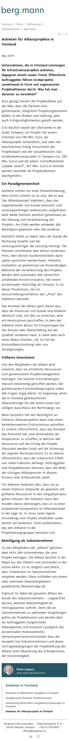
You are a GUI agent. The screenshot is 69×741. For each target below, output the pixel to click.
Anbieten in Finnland (22, 685)
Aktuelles (30, 29)
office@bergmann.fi (34, 730)
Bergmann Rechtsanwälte (18, 723)
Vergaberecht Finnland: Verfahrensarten (29, 698)
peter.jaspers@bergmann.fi (31, 673)
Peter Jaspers (25, 669)
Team (19, 24)
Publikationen (11, 29)
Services (7, 24)
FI (66, 34)
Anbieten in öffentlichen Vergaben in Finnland (32, 693)
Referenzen (34, 24)
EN (59, 34)
